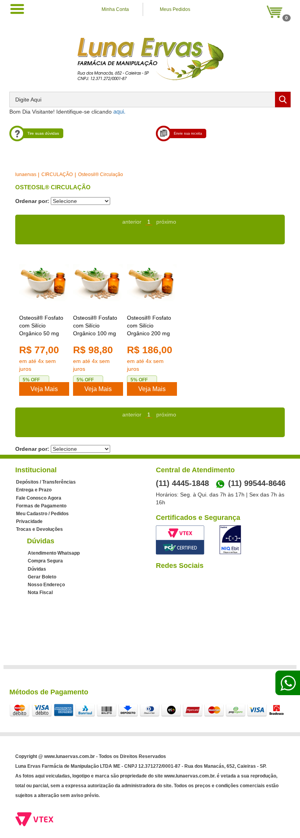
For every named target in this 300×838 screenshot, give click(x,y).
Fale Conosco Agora (38, 498)
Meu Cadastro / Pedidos (42, 513)
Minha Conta (115, 9)
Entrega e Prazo (34, 490)
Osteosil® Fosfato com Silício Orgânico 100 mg (95, 325)
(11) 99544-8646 (257, 483)
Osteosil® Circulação (100, 174)
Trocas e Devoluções (39, 529)
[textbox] (150, 99)
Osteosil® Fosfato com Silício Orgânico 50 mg (41, 325)
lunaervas (25, 174)
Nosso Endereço (46, 584)
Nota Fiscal (40, 592)
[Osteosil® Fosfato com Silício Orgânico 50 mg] (44, 283)
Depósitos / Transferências (46, 482)
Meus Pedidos (175, 9)
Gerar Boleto (42, 577)
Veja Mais (44, 389)
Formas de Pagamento (41, 506)
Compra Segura (45, 561)
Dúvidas (37, 569)
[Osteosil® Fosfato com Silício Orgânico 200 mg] (152, 283)
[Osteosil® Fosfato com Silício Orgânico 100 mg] (98, 283)
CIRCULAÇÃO (57, 174)
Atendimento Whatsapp (54, 553)
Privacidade (29, 521)
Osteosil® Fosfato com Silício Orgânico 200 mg (149, 325)
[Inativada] (230, 539)
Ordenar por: (32, 201)
